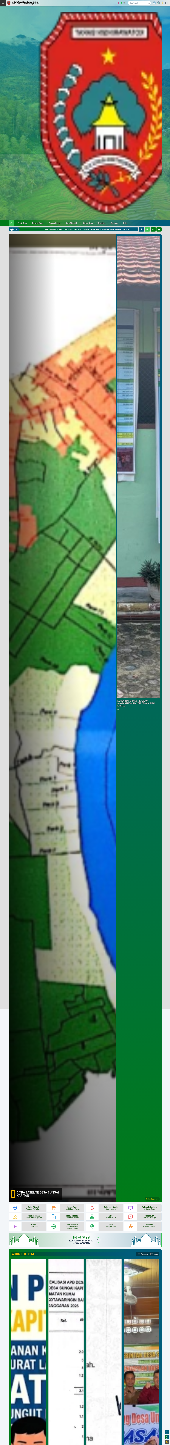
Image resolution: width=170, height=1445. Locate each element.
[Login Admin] (159, 229)
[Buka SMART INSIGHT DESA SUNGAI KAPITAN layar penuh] (153, 229)
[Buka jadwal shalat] (98, 1240)
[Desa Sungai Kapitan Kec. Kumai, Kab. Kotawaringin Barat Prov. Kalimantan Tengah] (54, 113)
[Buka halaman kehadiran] (147, 229)
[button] (141, 229)
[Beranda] (11, 223)
